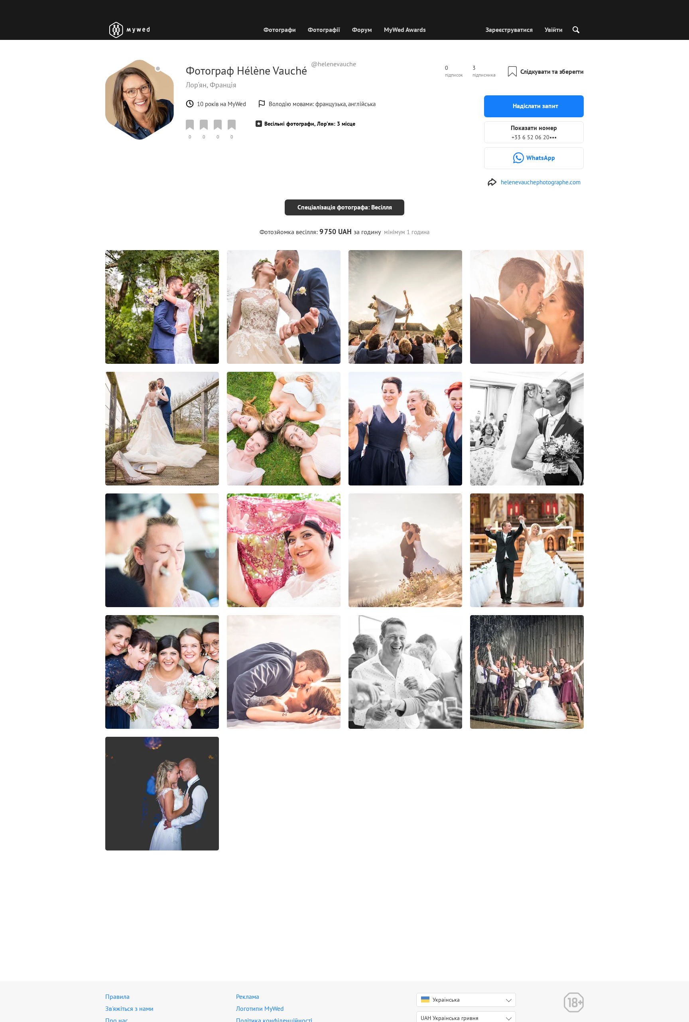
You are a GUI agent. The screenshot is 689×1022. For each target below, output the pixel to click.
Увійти (554, 30)
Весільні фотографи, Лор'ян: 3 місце (309, 123)
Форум (362, 30)
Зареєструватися (509, 30)
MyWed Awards (405, 30)
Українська (446, 999)
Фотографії (324, 30)
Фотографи (280, 30)
